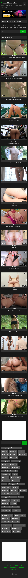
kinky (12, 484)
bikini (5, 457)
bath (22, 451)
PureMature (17, 528)
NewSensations (20, 525)
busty (5, 464)
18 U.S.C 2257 (8, 565)
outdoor (6, 493)
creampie (6, 467)
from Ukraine (16, 477)
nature (5, 490)
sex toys (6, 500)
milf (16, 487)
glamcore (6, 480)
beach (14, 454)
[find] (24, 443)
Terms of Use (13, 567)
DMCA (17, 565)
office (23, 490)
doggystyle (6, 474)
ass (5, 451)
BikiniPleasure (20, 515)
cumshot (16, 467)
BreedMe (6, 518)
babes (13, 451)
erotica (5, 477)
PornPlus (6, 528)
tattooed (17, 506)
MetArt (16, 521)
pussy (13, 497)
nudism (14, 490)
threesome (6, 510)
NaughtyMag (7, 525)
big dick (23, 454)
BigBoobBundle (7, 515)
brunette (16, 461)
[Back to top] (23, 573)
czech (5, 470)
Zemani (17, 531)
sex (21, 497)
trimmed (17, 510)
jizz (4, 484)
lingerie (21, 484)
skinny (5, 503)
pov (5, 497)
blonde (14, 457)
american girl (17, 448)
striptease (6, 506)
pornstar (16, 493)
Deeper (16, 518)
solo (14, 503)
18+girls (6, 448)
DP (15, 474)
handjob (16, 480)
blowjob (6, 461)
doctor (14, 470)
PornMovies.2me (10, 3)
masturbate (6, 487)
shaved (16, 500)
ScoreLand (6, 531)
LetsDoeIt (6, 521)
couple (14, 464)
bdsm (5, 454)
